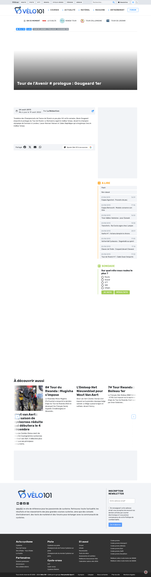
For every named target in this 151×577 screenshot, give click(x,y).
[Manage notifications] (146, 572)
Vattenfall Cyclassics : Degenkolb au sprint (117, 241)
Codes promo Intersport (119, 543)
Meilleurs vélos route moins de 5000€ (123, 561)
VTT (38, 2)
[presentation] (17, 416)
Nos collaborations (22, 567)
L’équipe (91, 574)
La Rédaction (53, 111)
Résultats (122, 292)
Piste (32, 2)
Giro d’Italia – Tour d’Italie (24, 551)
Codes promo (115, 540)
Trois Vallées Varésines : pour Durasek (115, 218)
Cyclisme (19, 545)
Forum (133, 10)
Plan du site (116, 574)
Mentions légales (129, 574)
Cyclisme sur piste (54, 545)
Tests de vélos (84, 553)
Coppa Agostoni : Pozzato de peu (114, 200)
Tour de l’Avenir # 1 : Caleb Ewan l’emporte (117, 257)
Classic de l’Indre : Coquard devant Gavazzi (117, 249)
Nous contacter (102, 574)
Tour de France (21, 548)
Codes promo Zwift (117, 551)
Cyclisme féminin (53, 569)
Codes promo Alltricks (118, 546)
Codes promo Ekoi (117, 548)
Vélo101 (19, 509)
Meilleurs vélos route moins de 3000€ (123, 558)
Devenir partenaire (22, 561)
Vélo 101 (21, 29)
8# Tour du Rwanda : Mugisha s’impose (59, 391)
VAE (106, 285)
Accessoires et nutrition (87, 556)
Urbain (79, 2)
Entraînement (117, 10)
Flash (29, 29)
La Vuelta (19, 553)
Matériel (85, 10)
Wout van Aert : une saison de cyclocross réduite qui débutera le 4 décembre (28, 422)
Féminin (70, 2)
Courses (54, 10)
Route (23, 2)
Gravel (46, 2)
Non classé (105, 192)
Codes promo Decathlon (119, 554)
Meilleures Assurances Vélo (88, 558)
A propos (81, 574)
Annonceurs (20, 564)
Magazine (100, 10)
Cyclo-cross (58, 2)
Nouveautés (83, 551)
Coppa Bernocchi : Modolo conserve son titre (116, 209)
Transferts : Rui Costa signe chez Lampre (117, 226)
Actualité (70, 10)
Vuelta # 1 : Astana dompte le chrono (115, 234)
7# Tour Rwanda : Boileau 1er (121, 389)
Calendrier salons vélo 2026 (88, 561)
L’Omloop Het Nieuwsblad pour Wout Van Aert (90, 391)
